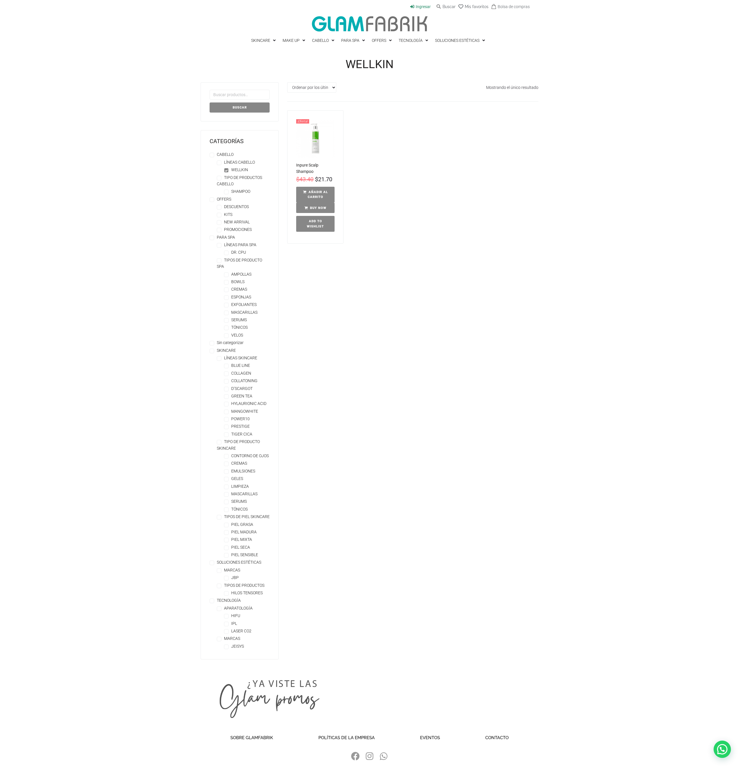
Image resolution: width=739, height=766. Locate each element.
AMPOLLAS (241, 274)
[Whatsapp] (384, 756)
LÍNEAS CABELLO (239, 162)
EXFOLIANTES (244, 304)
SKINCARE (226, 350)
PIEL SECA (240, 547)
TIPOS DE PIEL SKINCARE (247, 516)
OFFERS (224, 199)
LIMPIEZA (240, 486)
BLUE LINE (240, 365)
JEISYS (237, 646)
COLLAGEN (241, 373)
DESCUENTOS (236, 206)
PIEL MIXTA (241, 539)
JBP (235, 577)
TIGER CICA (241, 434)
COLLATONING (244, 380)
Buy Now (318, 208)
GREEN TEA (241, 396)
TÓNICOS (239, 327)
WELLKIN (239, 169)
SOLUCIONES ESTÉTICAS (239, 562)
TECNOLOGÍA (229, 600)
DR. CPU (238, 252)
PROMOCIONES (238, 229)
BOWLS (238, 281)
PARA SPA (226, 237)
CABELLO (225, 154)
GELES (237, 478)
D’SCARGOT (242, 388)
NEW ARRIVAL (237, 222)
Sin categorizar (230, 342)
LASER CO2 (241, 631)
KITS (228, 214)
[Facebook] (355, 756)
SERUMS (239, 319)
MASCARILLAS (244, 312)
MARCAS (232, 570)
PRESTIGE (240, 426)
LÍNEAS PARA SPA (240, 244)
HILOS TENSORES (247, 593)
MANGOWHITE (244, 411)
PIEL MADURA (244, 532)
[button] (315, 195)
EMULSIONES (243, 471)
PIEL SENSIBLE (244, 554)
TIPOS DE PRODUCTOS (244, 585)
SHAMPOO (240, 191)
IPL (234, 623)
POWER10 (240, 418)
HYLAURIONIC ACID (248, 403)
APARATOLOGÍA (238, 608)
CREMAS (239, 289)
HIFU (235, 615)
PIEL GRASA (242, 524)
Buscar (240, 107)
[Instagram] (369, 756)
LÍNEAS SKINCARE (240, 358)
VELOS (237, 335)
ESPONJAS (241, 297)
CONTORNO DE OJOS (250, 455)
